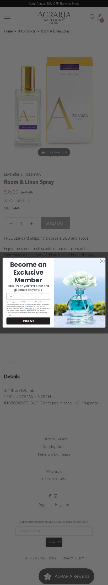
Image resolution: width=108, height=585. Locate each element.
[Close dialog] (102, 261)
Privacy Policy (31, 308)
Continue (28, 320)
